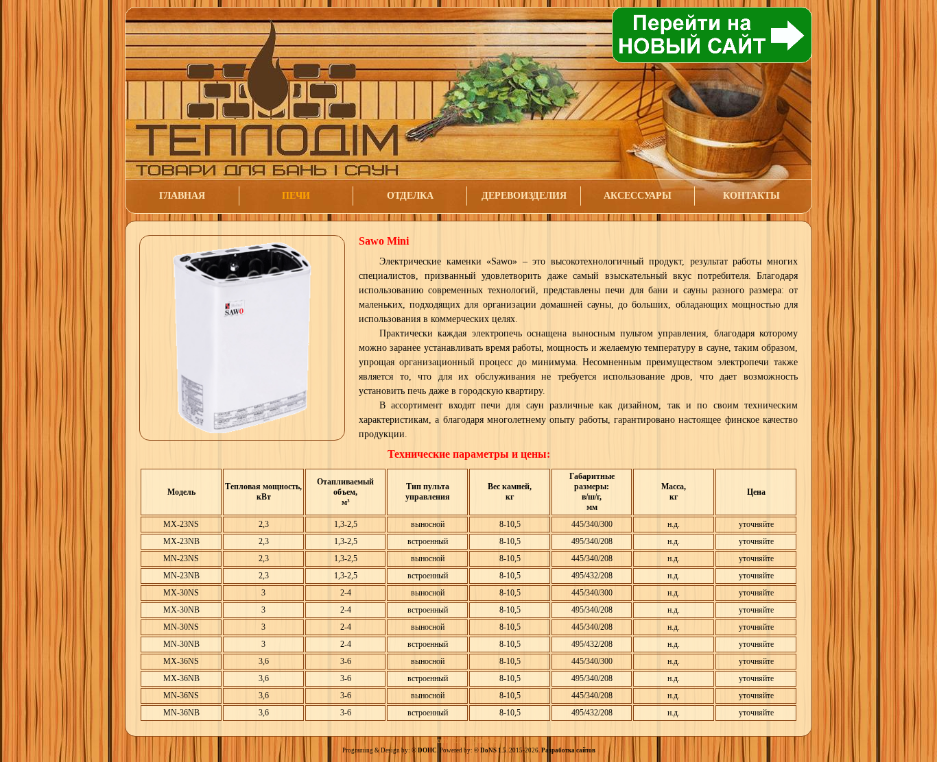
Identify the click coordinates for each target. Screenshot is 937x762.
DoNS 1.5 (493, 750)
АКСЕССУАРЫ (638, 195)
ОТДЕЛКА (410, 195)
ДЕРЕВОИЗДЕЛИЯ (524, 195)
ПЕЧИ (296, 195)
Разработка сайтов (568, 750)
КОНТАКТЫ (751, 195)
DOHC (427, 750)
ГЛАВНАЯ (182, 195)
